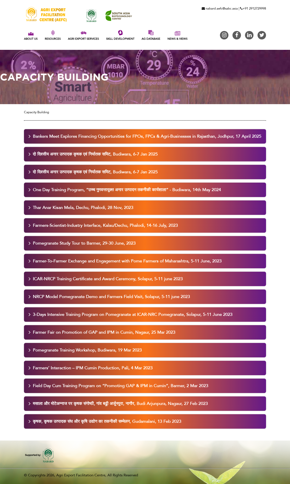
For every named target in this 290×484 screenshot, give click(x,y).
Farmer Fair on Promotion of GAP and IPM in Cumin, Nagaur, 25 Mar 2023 (104, 332)
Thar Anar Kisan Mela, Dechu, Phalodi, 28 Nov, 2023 (83, 207)
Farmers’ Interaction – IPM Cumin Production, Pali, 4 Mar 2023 (93, 368)
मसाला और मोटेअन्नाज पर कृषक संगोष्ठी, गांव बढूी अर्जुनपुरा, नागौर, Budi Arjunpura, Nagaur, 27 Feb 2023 (120, 403)
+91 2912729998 (254, 8)
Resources (53, 39)
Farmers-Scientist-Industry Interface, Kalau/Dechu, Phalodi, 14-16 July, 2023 (105, 225)
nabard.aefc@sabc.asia (221, 8)
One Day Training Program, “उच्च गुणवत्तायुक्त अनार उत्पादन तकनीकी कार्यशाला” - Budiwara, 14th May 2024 (127, 190)
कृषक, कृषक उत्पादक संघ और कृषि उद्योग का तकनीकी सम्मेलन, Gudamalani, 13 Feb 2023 (107, 421)
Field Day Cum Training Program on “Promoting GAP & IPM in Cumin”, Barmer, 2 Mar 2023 (120, 386)
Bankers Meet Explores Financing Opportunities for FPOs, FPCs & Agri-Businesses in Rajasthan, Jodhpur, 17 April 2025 (147, 136)
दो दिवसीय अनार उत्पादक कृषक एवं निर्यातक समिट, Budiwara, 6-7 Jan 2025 (95, 154)
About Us (31, 39)
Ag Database (151, 39)
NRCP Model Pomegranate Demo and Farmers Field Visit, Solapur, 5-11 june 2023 (111, 296)
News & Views (177, 39)
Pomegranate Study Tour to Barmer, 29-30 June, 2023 (84, 243)
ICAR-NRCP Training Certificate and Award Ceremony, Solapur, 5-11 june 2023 (108, 279)
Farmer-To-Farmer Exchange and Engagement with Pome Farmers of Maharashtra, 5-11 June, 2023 (127, 261)
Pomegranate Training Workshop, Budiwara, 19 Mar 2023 (87, 350)
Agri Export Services (83, 39)
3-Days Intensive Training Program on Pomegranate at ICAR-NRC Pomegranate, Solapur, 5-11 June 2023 (132, 314)
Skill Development (120, 39)
